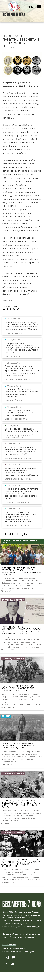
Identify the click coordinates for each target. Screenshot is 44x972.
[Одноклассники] (7, 309)
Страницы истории (13, 600)
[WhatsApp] (14, 309)
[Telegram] (17, 309)
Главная (5, 29)
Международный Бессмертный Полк (20, 542)
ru (12, 963)
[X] (10, 309)
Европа (6, 716)
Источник (7, 301)
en (31, 7)
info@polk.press (9, 944)
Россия (26, 29)
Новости (16, 29)
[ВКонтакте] (3, 309)
